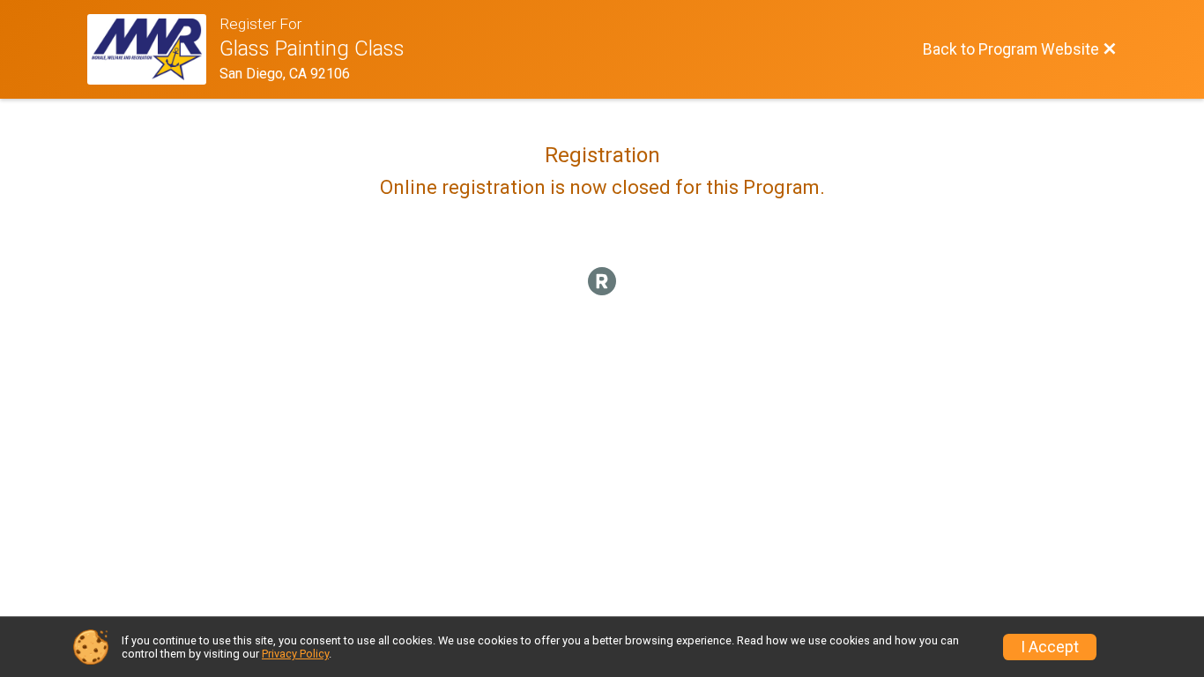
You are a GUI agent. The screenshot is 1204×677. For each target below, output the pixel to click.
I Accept (1050, 647)
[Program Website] (153, 49)
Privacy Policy (295, 653)
